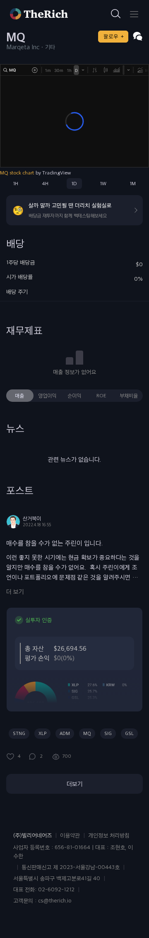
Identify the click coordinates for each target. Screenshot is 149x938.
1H (15, 183)
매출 (19, 395)
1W (103, 183)
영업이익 (47, 395)
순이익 (74, 395)
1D (74, 183)
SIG (108, 733)
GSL (129, 733)
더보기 (75, 784)
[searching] (116, 14)
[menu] (134, 14)
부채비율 (129, 395)
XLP (42, 733)
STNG (19, 733)
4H (45, 183)
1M (133, 183)
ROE (101, 395)
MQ (87, 733)
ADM (65, 733)
